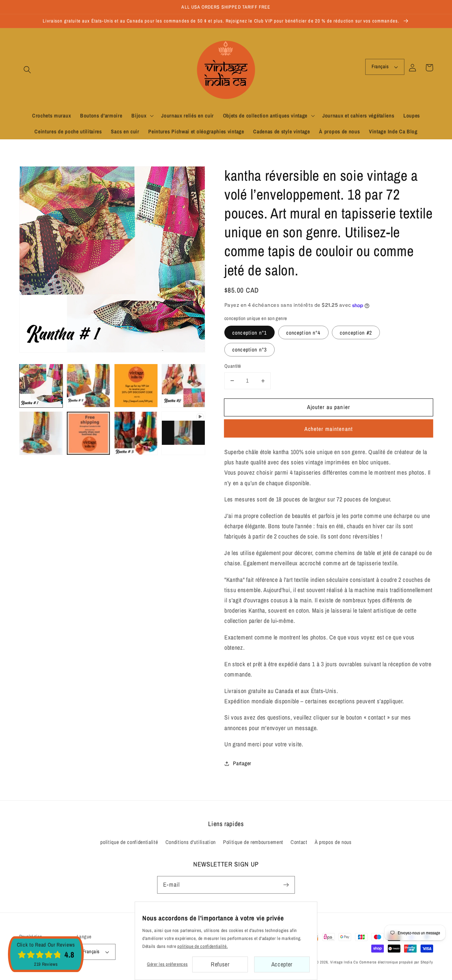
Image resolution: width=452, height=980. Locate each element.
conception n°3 (249, 349)
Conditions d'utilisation (190, 842)
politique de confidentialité (129, 842)
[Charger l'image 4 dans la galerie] (183, 385)
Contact (299, 842)
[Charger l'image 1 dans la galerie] (41, 385)
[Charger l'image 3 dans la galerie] (136, 385)
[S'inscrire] (286, 884)
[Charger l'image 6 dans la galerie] (88, 433)
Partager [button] (242, 763)
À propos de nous (333, 842)
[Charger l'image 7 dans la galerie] (136, 433)
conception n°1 (249, 332)
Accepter (282, 964)
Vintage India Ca (344, 962)
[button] (27, 69)
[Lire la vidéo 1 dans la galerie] (183, 433)
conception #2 (356, 332)
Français (380, 66)
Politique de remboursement (253, 842)
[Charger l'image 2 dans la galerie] (88, 385)
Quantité (232, 366)
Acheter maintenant (328, 429)
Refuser (220, 964)
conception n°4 (303, 332)
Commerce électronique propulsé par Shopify (396, 962)
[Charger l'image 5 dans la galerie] (41, 433)
